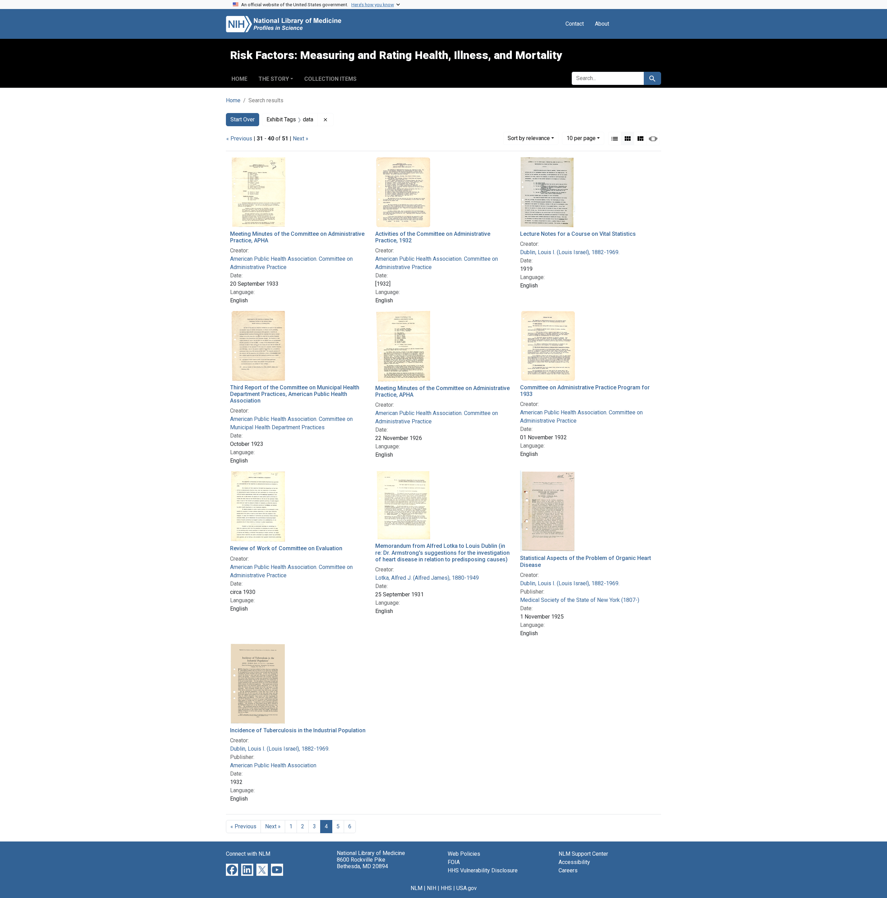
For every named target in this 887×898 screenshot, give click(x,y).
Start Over (242, 119)
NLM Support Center (583, 853)
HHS (446, 888)
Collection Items (330, 79)
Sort (529, 138)
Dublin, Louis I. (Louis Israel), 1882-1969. (570, 252)
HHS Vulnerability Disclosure (483, 870)
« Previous (239, 138)
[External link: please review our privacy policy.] (232, 869)
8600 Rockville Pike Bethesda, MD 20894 (362, 863)
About (602, 23)
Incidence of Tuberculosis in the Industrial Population (298, 730)
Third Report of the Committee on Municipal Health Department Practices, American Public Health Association (294, 394)
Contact (574, 23)
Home (239, 79)
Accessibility (574, 862)
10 (581, 138)
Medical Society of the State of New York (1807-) (579, 600)
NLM (416, 888)
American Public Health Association (273, 765)
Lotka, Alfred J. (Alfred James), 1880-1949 (427, 578)
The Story (273, 79)
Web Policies (464, 853)
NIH (431, 888)
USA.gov (466, 888)
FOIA (454, 862)
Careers (568, 870)
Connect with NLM (248, 853)
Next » (300, 138)
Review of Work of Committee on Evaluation (286, 548)
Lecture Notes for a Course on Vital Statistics (578, 234)
